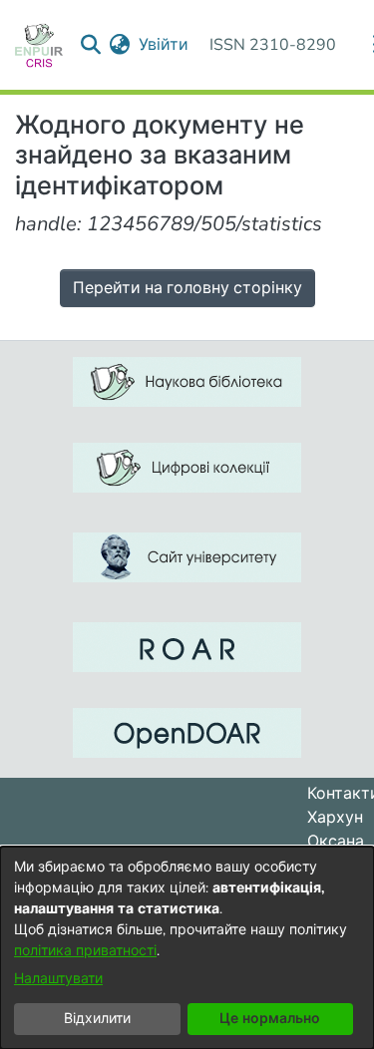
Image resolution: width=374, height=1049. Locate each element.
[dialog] (187, 948)
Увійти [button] (164, 45)
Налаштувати (58, 978)
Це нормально (269, 1018)
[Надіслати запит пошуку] (91, 45)
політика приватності (85, 950)
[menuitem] (120, 45)
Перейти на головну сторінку (187, 288)
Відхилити (97, 1018)
